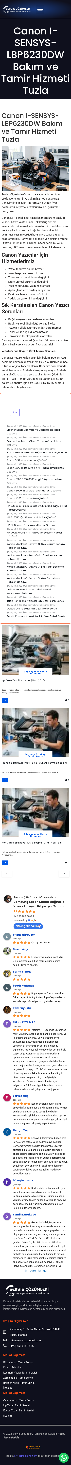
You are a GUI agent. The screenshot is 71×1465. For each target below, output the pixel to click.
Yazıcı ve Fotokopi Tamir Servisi (35, 755)
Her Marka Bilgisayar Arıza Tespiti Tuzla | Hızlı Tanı (32, 842)
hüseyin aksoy (23, 1180)
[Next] (64, 873)
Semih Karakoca (24, 1214)
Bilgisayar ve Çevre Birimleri (35, 672)
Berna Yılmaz (22, 972)
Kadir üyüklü (22, 1008)
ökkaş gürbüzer (24, 935)
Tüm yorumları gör (35, 1271)
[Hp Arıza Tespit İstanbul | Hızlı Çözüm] (35, 650)
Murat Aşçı (20, 949)
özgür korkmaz (23, 986)
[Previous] (7, 873)
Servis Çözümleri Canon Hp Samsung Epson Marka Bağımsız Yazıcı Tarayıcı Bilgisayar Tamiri (39, 901)
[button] (40, 9)
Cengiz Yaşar (22, 1130)
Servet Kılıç (20, 1096)
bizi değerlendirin (27, 926)
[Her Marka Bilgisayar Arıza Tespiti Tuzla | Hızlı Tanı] (35, 812)
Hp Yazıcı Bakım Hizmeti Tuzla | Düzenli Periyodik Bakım (34, 763)
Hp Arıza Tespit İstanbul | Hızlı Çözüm (24, 680)
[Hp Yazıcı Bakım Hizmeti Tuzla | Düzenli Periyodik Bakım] (35, 732)
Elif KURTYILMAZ (24, 1022)
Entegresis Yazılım (25, 1456)
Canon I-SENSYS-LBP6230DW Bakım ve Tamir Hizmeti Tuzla (35, 60)
